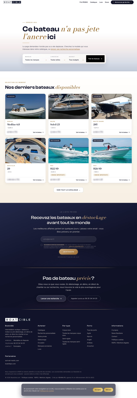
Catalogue (93, 2)
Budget (72, 56)
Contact (114, 336)
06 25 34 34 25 (19, 343)
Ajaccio (89, 336)
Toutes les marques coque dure (71, 334)
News (107, 2)
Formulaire (17, 346)
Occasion (41, 343)
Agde (89, 333)
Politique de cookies (47, 391)
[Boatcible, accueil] (12, 2)
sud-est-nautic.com (12, 360)
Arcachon (90, 346)
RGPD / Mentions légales (120, 343)
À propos (115, 330)
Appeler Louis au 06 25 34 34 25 (84, 298)
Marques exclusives (45, 346)
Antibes (89, 343)
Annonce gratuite (122, 2)
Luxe (101, 2)
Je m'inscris (68, 252)
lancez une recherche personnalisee (65, 49)
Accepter (98, 390)
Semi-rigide (66, 338)
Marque (28, 56)
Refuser (108, 390)
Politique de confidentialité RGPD (76, 246)
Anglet (89, 340)
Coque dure (66, 330)
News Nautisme (117, 333)
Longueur (55, 56)
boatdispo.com (10, 364)
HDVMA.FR (62, 377)
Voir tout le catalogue (68, 190)
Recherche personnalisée (46, 333)
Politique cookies (117, 340)
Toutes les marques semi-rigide (71, 343)
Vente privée (42, 336)
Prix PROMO (84, 2)
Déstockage (42, 340)
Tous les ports (92, 330)
